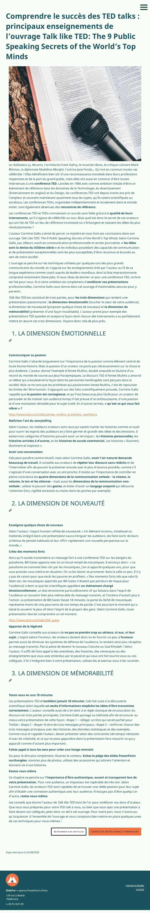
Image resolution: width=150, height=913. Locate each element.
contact (140, 889)
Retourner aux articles (69, 831)
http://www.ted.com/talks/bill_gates (34, 620)
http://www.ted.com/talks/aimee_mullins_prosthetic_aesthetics (53, 414)
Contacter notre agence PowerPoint (115, 831)
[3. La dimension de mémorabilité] (10, 679)
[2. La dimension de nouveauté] (10, 509)
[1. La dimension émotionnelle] (10, 340)
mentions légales (135, 885)
